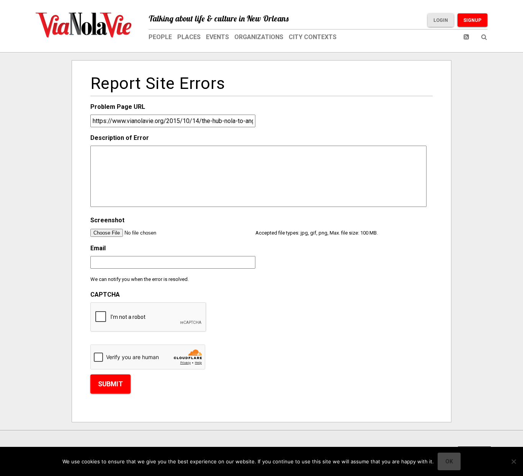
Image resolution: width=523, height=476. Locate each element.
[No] (513, 461)
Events (217, 37)
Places (189, 37)
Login (440, 20)
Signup (472, 20)
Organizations (258, 37)
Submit (110, 384)
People (160, 37)
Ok (449, 461)
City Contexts (313, 37)
